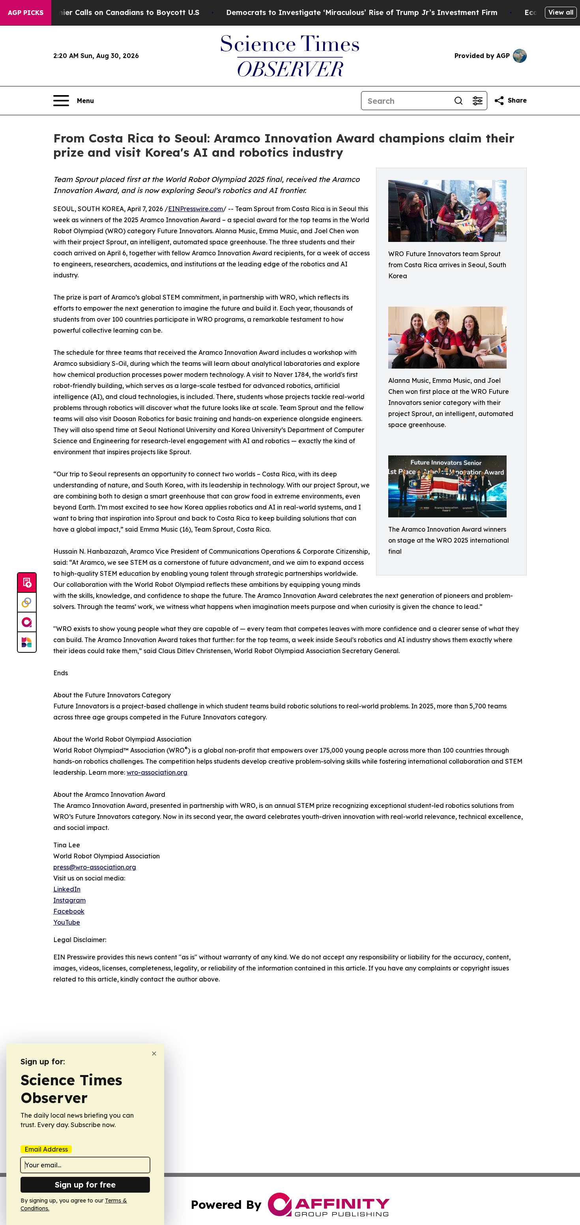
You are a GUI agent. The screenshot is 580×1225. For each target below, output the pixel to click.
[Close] (154, 1053)
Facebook (68, 911)
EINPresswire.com (195, 209)
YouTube (66, 922)
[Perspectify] (27, 602)
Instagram (69, 900)
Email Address (46, 1149)
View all (560, 12)
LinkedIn (66, 889)
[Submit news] (27, 583)
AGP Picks (25, 13)
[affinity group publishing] (27, 622)
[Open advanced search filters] (477, 101)
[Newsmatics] (27, 642)
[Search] (458, 101)
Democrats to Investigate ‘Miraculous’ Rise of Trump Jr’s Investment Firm (362, 12)
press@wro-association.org (94, 867)
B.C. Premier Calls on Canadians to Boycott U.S (114, 12)
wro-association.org (157, 772)
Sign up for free (85, 1184)
